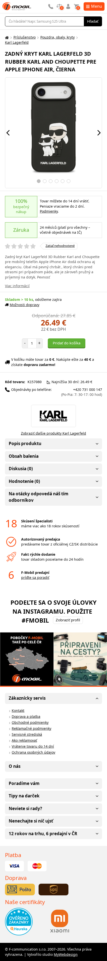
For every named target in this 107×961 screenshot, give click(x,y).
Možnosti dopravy (24, 304)
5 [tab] (62, 181)
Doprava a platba (26, 716)
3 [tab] (51, 181)
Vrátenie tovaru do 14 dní (33, 746)
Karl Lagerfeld (17, 42)
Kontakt (18, 710)
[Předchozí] (8, 133)
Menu (96, 6)
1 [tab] (39, 181)
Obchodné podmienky (30, 722)
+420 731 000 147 (81, 392)
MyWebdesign (66, 954)
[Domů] (6, 37)
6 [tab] (68, 181)
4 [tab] (56, 181)
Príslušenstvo (24, 37)
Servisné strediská (27, 734)
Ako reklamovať (24, 740)
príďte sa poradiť (35, 577)
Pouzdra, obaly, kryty (57, 37)
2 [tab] (45, 181)
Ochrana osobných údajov (33, 752)
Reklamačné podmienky (31, 728)
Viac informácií (17, 285)
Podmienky (49, 211)
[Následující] (99, 133)
